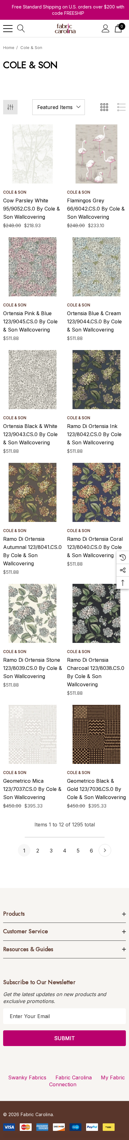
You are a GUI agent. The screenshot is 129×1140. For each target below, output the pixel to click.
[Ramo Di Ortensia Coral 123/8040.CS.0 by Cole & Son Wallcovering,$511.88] (96, 492)
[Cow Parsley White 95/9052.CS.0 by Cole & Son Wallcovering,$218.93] (32, 154)
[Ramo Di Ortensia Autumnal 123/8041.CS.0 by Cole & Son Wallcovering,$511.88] (32, 492)
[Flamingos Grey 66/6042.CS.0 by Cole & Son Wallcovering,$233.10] (96, 154)
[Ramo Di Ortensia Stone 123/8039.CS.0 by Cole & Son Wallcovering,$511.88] (32, 613)
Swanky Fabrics (27, 1077)
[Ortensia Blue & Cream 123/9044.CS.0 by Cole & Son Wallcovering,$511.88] (96, 266)
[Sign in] (106, 28)
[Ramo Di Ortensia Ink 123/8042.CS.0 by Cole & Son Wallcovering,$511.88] (96, 379)
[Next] (105, 850)
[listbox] (58, 107)
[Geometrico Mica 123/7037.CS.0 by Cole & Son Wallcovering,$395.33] (32, 734)
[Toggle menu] (8, 28)
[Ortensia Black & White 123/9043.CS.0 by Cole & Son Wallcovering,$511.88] (32, 379)
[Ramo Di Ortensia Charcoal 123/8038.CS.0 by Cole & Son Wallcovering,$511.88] (96, 613)
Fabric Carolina (73, 1077)
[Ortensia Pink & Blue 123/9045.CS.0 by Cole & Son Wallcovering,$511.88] (32, 266)
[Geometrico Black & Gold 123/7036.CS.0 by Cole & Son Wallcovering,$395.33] (96, 734)
